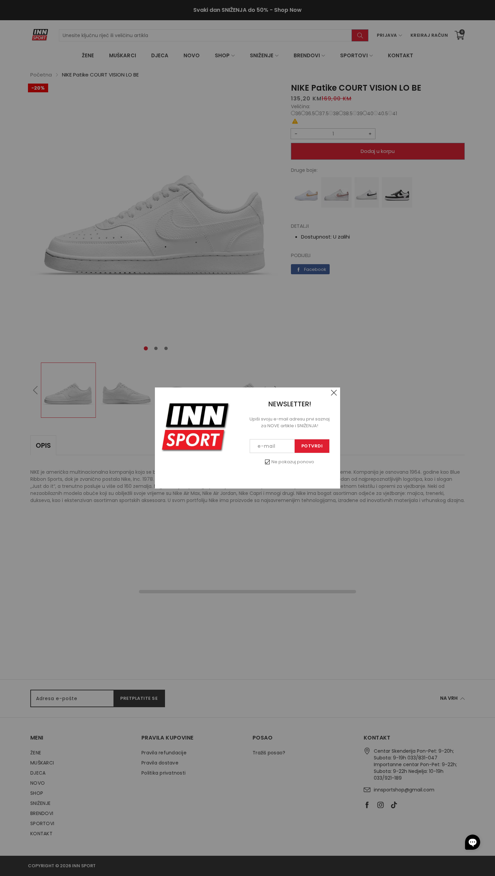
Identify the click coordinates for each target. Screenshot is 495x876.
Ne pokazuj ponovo (292, 462)
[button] (472, 842)
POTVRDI (312, 446)
